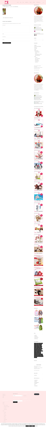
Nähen (35, 56)
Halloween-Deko (38, 347)
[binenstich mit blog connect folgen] (38, 103)
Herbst (4, 413)
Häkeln (35, 49)
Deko (37, 345)
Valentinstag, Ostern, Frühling (38, 54)
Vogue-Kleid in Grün (7, 5)
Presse (31, 2)
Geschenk (35, 346)
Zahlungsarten (35, 380)
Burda (37, 344)
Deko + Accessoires (6, 405)
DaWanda (35, 345)
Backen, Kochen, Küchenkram (37, 46)
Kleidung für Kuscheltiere (6, 406)
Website (3, 39)
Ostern (4, 416)
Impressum (35, 381)
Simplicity (37, 356)
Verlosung (42, 356)
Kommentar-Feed (36, 337)
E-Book (40, 345)
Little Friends (5, 409)
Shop (20, 2)
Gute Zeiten (35, 48)
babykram (39, 343)
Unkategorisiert (4, 422)
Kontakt (34, 2)
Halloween (35, 347)
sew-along (42, 355)
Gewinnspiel (38, 346)
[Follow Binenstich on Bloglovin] (36, 102)
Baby (37, 343)
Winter (4, 420)
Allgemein (35, 45)
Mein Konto (35, 375)
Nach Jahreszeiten (36, 50)
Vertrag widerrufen (37, 394)
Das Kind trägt (40, 344)
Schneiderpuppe (35, 355)
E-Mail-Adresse (4, 36)
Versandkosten (35, 385)
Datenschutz (35, 383)
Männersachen (36, 59)
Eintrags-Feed (35, 336)
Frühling (5, 412)
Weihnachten (35, 357)
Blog (23, 2)
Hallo (18, 2)
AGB (34, 384)
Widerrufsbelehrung (36, 382)
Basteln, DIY (35, 47)
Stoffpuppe (40, 356)
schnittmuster (39, 355)
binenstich (26, 2)
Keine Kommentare (15, 6)
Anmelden (35, 335)
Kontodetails (38, 2)
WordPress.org (36, 338)
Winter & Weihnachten (37, 55)
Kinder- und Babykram (37, 58)
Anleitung (35, 343)
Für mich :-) (36, 57)
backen (41, 343)
